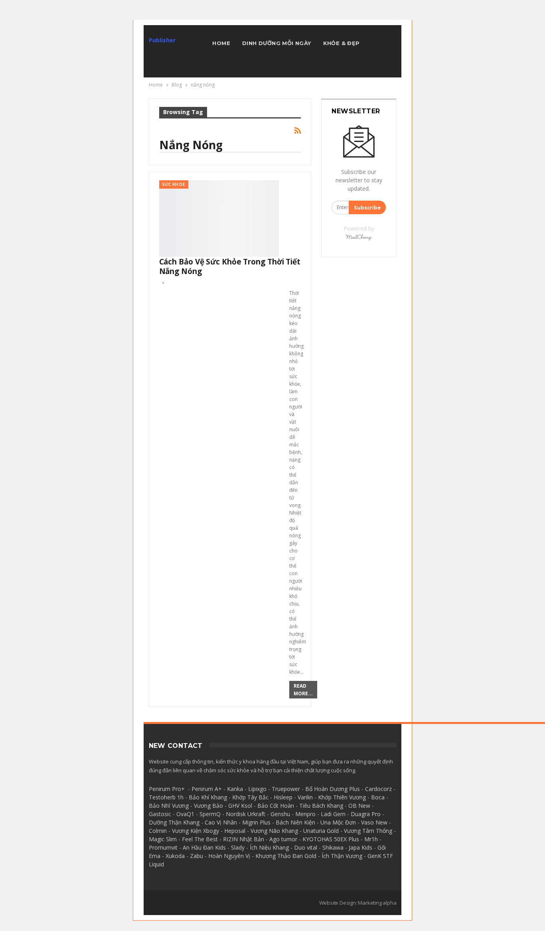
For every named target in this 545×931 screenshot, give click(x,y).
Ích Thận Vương (342, 856)
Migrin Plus (256, 822)
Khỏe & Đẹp (341, 43)
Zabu (196, 856)
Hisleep (283, 797)
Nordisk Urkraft (245, 814)
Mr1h (371, 839)
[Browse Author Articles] (163, 283)
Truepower (286, 789)
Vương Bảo (208, 805)
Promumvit (163, 847)
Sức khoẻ (174, 184)
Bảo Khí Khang (208, 797)
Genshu (280, 814)
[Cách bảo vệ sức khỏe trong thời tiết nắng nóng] (219, 218)
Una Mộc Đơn (338, 822)
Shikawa (333, 847)
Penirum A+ (207, 789)
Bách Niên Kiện (295, 822)
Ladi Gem (333, 814)
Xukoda (175, 856)
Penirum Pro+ (167, 789)
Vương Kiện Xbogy (195, 830)
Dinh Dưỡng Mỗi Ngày (276, 43)
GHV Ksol (240, 805)
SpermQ (210, 814)
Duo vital (305, 847)
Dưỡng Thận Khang (174, 822)
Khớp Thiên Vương (342, 797)
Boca (378, 797)
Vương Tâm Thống (368, 830)
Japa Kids (360, 847)
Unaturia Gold (321, 830)
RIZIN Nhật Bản (243, 839)
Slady (238, 847)
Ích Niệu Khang (269, 847)
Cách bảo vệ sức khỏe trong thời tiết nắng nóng (229, 266)
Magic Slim (163, 839)
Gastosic (160, 814)
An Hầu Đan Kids (204, 847)
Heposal (234, 830)
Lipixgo (257, 789)
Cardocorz (378, 789)
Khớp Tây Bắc (250, 797)
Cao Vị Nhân (221, 822)
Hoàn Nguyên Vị (229, 856)
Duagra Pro (366, 814)
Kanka (235, 789)
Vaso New (374, 822)
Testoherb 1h (166, 797)
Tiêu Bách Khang (321, 805)
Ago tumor (283, 839)
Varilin (305, 797)
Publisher (162, 40)
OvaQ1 (185, 814)
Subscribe (367, 207)
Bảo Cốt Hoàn (275, 805)
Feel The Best (200, 839)
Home (221, 43)
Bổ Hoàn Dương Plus (332, 789)
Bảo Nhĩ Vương (169, 805)
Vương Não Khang (274, 830)
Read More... (303, 689)
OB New (359, 805)
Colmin (158, 830)
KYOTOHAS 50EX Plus (330, 839)
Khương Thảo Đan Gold (285, 856)
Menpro (305, 814)
